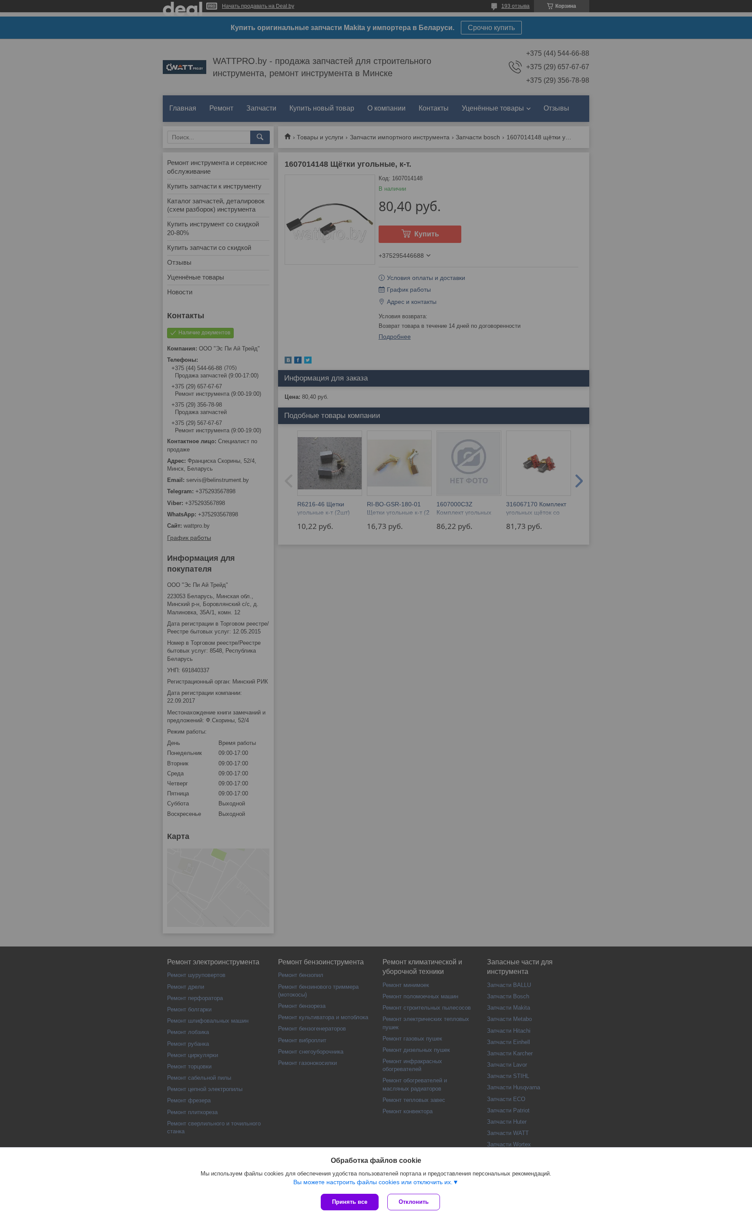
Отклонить (414, 1202)
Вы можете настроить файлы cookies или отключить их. (373, 1182)
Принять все (349, 1202)
